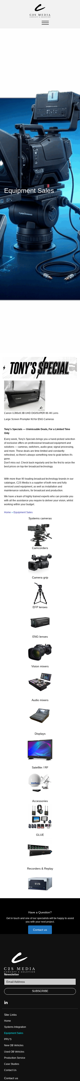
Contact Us (10, 1070)
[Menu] (45, 22)
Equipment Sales (13, 1033)
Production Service (14, 1057)
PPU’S (7, 1039)
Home (7, 512)
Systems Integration (15, 1027)
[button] (40, 929)
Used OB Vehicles (14, 1051)
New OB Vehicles (13, 1045)
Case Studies (11, 1064)
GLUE (40, 834)
